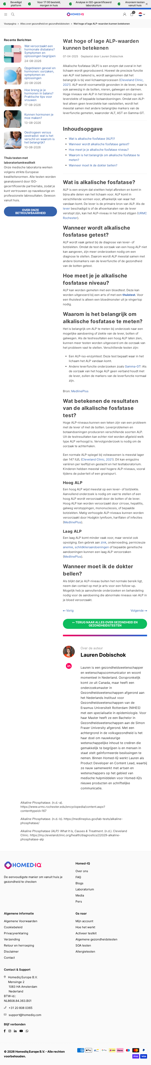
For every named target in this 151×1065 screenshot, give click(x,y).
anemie (68, 547)
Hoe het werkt (85, 927)
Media (80, 895)
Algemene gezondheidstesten (96, 939)
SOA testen (83, 945)
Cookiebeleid (13, 927)
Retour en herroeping (19, 945)
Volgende (138, 610)
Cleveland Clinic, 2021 (97, 459)
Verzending (12, 939)
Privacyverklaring (16, 933)
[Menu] (5, 14)
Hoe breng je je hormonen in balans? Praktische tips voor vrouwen (38, 95)
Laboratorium (85, 889)
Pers (79, 901)
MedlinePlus (79, 391)
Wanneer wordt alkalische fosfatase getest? (99, 144)
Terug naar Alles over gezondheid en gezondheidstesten (106, 623)
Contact (9, 957)
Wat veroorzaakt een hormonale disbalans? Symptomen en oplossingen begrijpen (40, 51)
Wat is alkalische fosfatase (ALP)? (92, 138)
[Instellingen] (124, 14)
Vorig (69, 610)
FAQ (78, 877)
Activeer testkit (86, 933)
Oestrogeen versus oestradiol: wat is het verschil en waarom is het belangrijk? (39, 137)
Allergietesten (85, 951)
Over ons (82, 871)
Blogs (79, 883)
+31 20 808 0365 (20, 1008)
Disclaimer (11, 951)
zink (103, 542)
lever (66, 208)
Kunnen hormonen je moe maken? (38, 116)
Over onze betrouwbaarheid (30, 211)
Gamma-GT (133, 366)
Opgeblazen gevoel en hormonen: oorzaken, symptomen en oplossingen (40, 73)
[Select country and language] (141, 14)
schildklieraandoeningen (92, 547)
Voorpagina (10, 23)
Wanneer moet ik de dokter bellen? (93, 165)
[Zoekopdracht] (12, 14)
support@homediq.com (25, 1015)
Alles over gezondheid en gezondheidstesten (45, 23)
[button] (131, 14)
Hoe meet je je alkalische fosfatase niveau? (99, 149)
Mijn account (84, 921)
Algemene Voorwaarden (20, 921)
